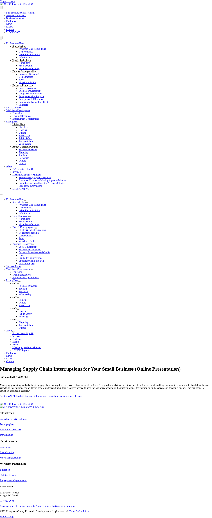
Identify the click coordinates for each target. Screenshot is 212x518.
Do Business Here (15, 43)
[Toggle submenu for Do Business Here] (25, 200)
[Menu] (1, 7)
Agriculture (24, 63)
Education (17, 113)
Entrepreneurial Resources (31, 99)
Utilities (22, 132)
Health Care (24, 135)
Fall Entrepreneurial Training (20, 12)
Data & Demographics (24, 71)
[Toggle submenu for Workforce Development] (31, 269)
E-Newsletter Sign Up (23, 169)
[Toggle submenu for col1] (18, 283)
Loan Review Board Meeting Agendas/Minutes (42, 183)
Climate (22, 163)
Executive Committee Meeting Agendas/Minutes (42, 180)
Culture (22, 160)
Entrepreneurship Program (31, 96)
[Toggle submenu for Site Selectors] (27, 202)
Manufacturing (26, 65)
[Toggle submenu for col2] (18, 297)
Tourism (23, 155)
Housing (23, 130)
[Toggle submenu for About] (13, 331)
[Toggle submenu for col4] (18, 320)
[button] (7, 516)
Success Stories (13, 107)
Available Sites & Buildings (32, 49)
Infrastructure (25, 57)
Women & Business (16, 15)
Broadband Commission (30, 186)
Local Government (28, 88)
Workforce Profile (27, 82)
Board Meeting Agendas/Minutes (35, 177)
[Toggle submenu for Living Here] (19, 281)
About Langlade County (25, 146)
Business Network (15, 18)
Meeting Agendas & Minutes (26, 174)
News (9, 24)
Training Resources (21, 116)
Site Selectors (19, 46)
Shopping (23, 152)
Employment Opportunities (25, 118)
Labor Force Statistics (29, 54)
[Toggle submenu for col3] (18, 309)
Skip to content (7, 1)
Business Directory (28, 149)
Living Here (12, 121)
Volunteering (25, 144)
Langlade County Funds (30, 93)
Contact (10, 29)
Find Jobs (11, 21)
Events (9, 26)
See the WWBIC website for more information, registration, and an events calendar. (41, 396)
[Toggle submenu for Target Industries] (30, 216)
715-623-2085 (13, 32)
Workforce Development (18, 110)
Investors (16, 172)
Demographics (26, 51)
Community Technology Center (34, 102)
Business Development (30, 90)
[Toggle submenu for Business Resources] (33, 244)
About (9, 166)
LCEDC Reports (20, 188)
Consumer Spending (29, 74)
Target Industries (21, 60)
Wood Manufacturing (29, 68)
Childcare (23, 104)
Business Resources (22, 85)
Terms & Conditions (79, 511)
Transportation (26, 141)
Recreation (24, 158)
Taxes (21, 79)
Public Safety (25, 138)
